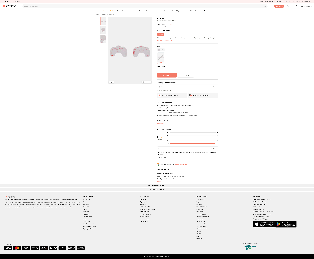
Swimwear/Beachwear (89, 226)
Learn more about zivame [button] (156, 186)
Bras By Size (199, 209)
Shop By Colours (201, 214)
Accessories (103, 14)
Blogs (261, 1)
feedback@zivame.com (263, 214)
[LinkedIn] (267, 219)
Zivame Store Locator (202, 216)
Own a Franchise (306, 1)
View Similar (147, 82)
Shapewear (86, 211)
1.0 (111, 82)
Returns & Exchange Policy (147, 209)
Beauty (85, 219)
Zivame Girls (86, 221)
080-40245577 (261, 211)
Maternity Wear (87, 216)
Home (97, 14)
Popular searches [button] (156, 189)
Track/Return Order (270, 1)
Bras (84, 202)
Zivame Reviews (201, 226)
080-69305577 (271, 211)
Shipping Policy (144, 202)
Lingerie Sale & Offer (89, 224)
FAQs (197, 236)
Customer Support (145, 219)
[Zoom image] (130, 50)
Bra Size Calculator (201, 207)
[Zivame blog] (263, 219)
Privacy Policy (143, 204)
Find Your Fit (199, 204)
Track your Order (144, 211)
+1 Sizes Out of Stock (163, 70)
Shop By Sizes (200, 211)
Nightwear (86, 204)
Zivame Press (200, 219)
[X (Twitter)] (256, 219)
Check (215, 87)
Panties (85, 209)
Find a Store (199, 238)
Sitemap (198, 234)
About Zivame (200, 199)
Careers (198, 231)
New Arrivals (86, 199)
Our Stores (287, 1)
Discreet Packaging (145, 214)
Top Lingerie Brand (88, 229)
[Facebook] (254, 219)
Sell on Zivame (296, 1)
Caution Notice (144, 221)
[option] (103, 21)
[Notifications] (288, 6)
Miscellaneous (112, 14)
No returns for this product (201, 95)
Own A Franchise (201, 224)
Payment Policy (144, 216)
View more (160, 123)
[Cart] (297, 6)
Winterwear (86, 214)
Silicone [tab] (161, 34)
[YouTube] (265, 219)
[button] (265, 6)
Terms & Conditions (145, 207)
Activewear (86, 207)
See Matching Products (164, 40)
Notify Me (168, 75)
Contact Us (280, 1)
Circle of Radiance (201, 229)
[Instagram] (258, 219)
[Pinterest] (260, 219)
